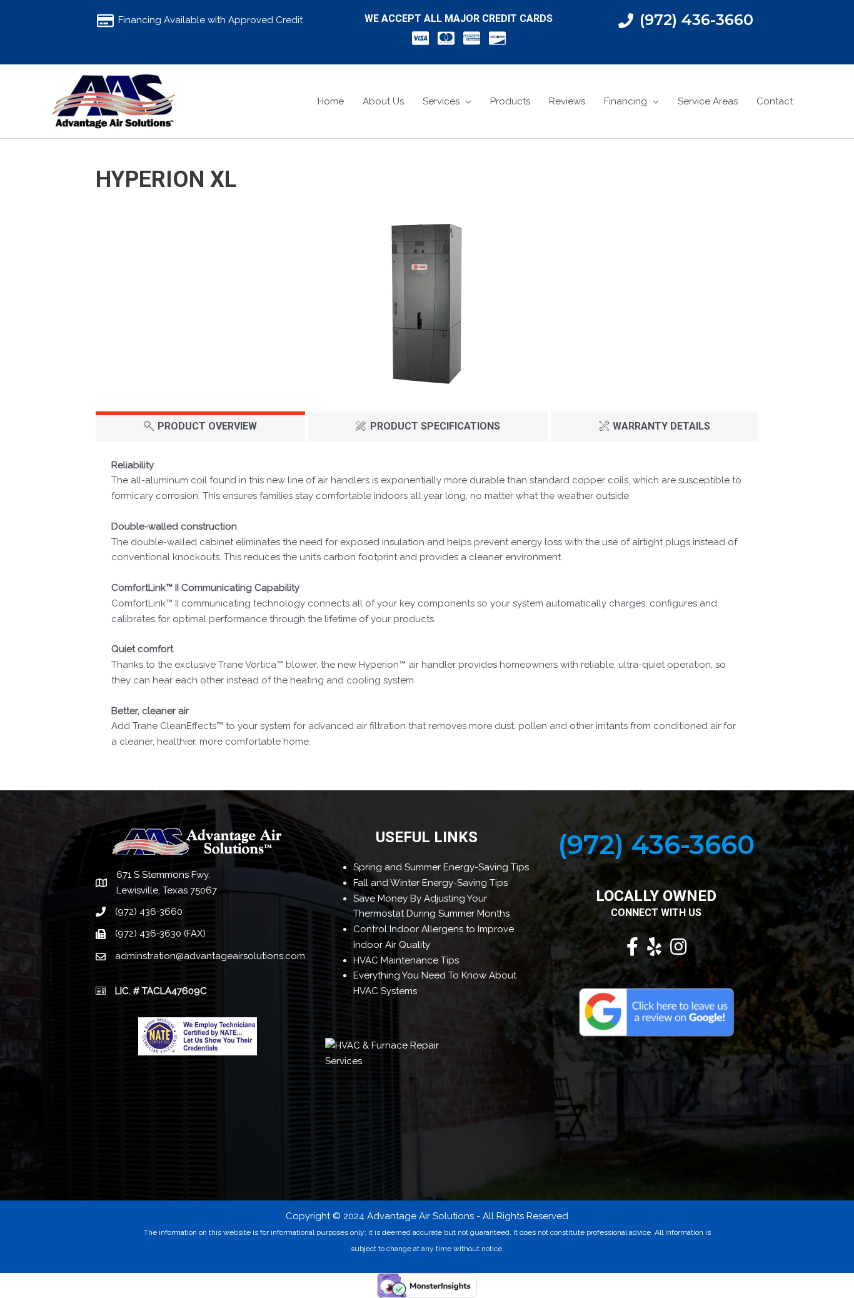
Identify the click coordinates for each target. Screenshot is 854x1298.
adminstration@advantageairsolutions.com (210, 956)
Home (331, 101)
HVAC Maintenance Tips (406, 960)
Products (510, 101)
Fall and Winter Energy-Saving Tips (430, 882)
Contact (774, 101)
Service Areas (708, 101)
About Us (383, 101)
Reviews (567, 101)
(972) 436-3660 (696, 20)
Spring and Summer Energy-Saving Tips (441, 867)
